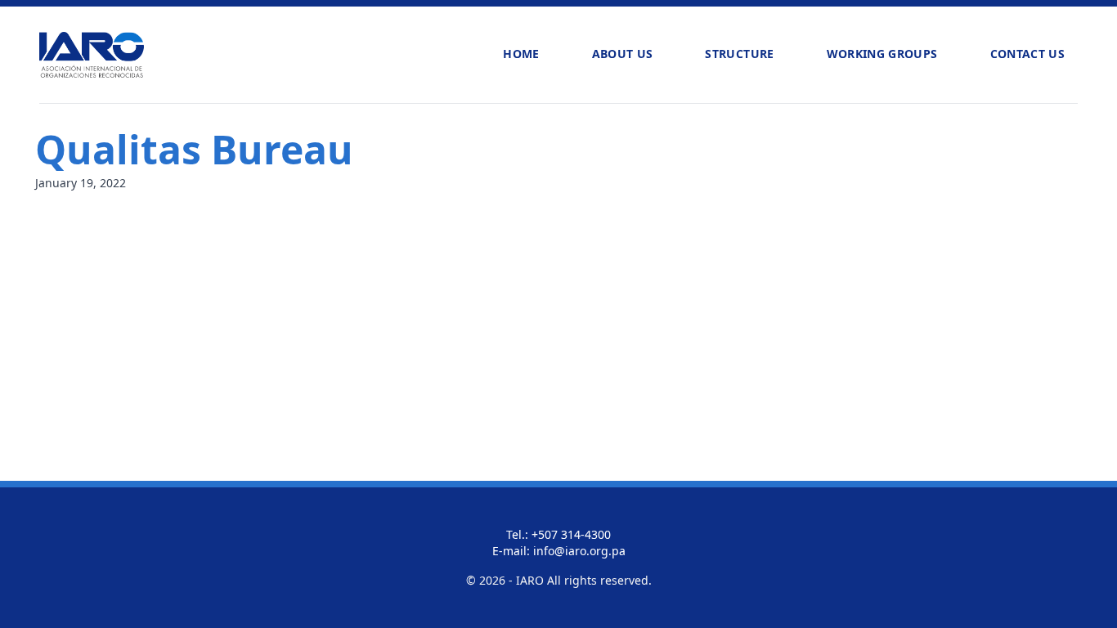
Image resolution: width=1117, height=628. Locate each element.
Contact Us (1027, 53)
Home (521, 53)
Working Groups (882, 53)
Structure (739, 53)
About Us (622, 53)
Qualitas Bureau (194, 149)
